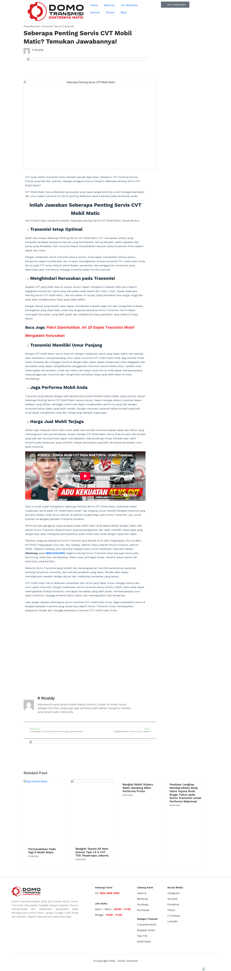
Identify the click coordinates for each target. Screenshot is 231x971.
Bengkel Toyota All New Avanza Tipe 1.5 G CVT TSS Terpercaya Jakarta (91, 852)
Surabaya (142, 904)
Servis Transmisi (64, 26)
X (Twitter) (173, 915)
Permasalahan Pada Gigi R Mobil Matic (42, 850)
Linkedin (172, 921)
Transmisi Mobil (146, 924)
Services (95, 12)
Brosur (110, 12)
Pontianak (143, 910)
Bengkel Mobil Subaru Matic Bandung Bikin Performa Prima (138, 788)
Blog (123, 12)
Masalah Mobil (146, 930)
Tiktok (171, 910)
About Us (109, 5)
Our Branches (129, 5)
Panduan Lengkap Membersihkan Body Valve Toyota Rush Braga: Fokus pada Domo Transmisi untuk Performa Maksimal (185, 793)
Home (94, 5)
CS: (107, 893)
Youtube (172, 898)
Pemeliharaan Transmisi (38, 26)
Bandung (142, 898)
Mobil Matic (144, 941)
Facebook (173, 904)
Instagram (173, 893)
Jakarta (141, 893)
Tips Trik (142, 935)
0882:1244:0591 (55, 553)
